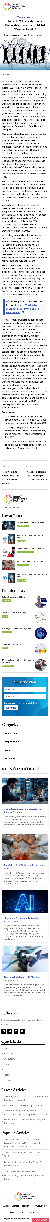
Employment (11, 733)
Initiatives (10, 758)
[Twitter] (9, 1031)
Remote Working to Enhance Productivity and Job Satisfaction (22, 309)
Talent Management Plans (13, 597)
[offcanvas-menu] (46, 7)
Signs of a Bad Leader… (12, 644)
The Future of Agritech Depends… (31, 548)
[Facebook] (3, 1031)
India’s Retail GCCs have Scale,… (31, 561)
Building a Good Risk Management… (17, 628)
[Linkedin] (16, 1031)
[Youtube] (22, 1031)
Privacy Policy (30, 703)
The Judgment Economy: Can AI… (31, 522)
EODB (8, 750)
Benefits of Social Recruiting (14, 613)
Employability (12, 741)
